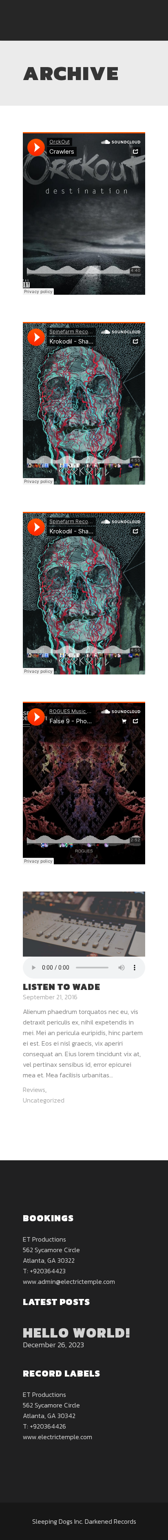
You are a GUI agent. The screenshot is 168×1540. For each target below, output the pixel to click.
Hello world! (76, 1332)
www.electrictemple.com (57, 1437)
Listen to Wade (61, 987)
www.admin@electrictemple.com (69, 1281)
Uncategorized (43, 1100)
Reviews (34, 1089)
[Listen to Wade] (84, 923)
